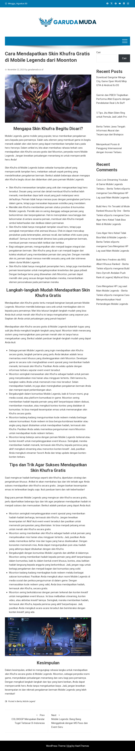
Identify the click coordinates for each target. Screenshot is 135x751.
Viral (69, 746)
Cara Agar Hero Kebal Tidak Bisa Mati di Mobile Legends (112, 220)
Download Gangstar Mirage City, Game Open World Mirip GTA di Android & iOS (111, 81)
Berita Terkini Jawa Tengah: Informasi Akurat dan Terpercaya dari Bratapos (111, 130)
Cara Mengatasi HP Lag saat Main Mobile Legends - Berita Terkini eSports (112, 291)
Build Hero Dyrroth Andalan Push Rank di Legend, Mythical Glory (112, 273)
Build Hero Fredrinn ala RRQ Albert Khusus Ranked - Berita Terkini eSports (112, 264)
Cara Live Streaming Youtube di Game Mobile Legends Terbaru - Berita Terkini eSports (113, 184)
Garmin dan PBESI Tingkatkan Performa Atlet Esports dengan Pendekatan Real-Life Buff (113, 99)
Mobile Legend (29, 701)
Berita (19, 701)
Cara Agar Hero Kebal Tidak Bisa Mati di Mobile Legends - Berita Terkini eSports (112, 237)
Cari (98, 52)
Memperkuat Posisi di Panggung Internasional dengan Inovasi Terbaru (109, 148)
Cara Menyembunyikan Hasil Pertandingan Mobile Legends (112, 299)
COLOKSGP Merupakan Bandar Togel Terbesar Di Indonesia (28, 719)
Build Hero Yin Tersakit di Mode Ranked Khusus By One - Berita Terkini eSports (113, 211)
